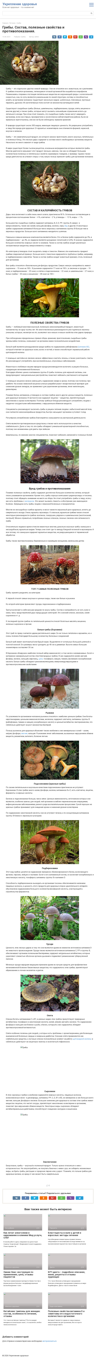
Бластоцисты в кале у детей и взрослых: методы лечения (64, 1234)
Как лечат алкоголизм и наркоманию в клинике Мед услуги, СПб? (23, 1235)
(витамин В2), (84, 347)
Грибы (23, 37)
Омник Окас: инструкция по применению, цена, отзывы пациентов (18, 1274)
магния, (24, 733)
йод (66, 226)
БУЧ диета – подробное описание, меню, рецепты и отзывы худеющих (66, 1274)
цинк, (41, 659)
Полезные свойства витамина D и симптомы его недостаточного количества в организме (66, 1313)
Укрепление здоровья (19, 4)
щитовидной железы (82, 1039)
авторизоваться (49, 1341)
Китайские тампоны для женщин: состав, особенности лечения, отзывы (22, 1313)
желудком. (30, 501)
